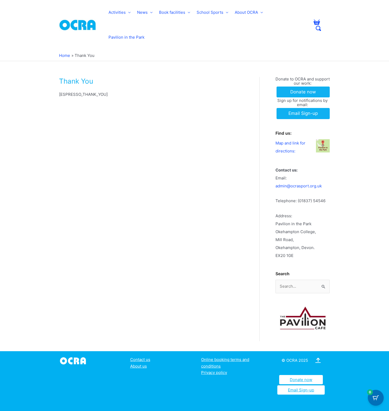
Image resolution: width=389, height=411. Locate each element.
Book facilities (172, 12)
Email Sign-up (301, 389)
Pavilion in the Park (126, 37)
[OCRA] (74, 360)
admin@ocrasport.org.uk (298, 185)
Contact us (140, 359)
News (142, 12)
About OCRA (246, 12)
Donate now (301, 379)
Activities (117, 12)
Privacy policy (214, 372)
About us (138, 366)
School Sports (210, 12)
